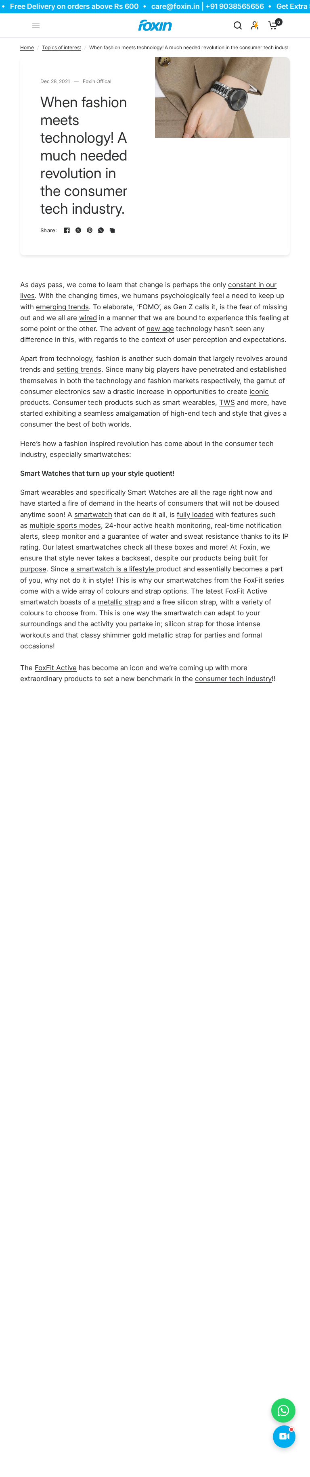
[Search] (238, 25)
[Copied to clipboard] (112, 230)
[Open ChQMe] (284, 1436)
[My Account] (255, 25)
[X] (78, 230)
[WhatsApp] (101, 230)
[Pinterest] (89, 230)
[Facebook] (67, 230)
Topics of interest (61, 47)
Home (27, 47)
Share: (48, 230)
